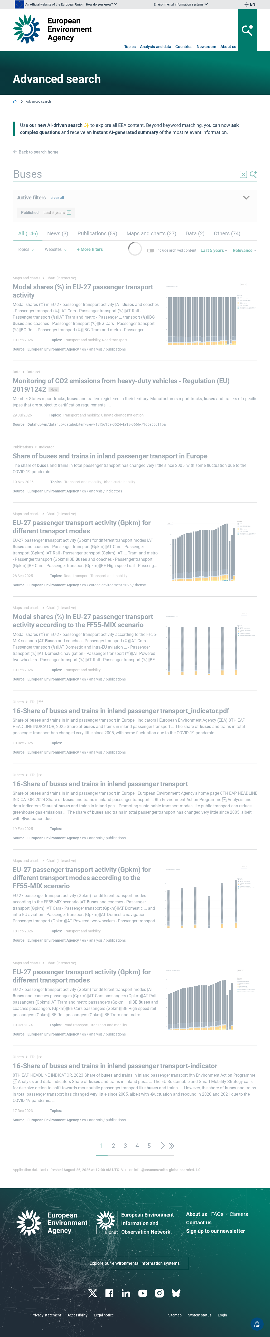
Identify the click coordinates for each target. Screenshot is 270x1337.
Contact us (198, 1222)
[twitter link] (93, 1293)
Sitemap (175, 1315)
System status (199, 1315)
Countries (183, 46)
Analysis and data (155, 46)
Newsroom (206, 46)
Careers (239, 1214)
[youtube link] (143, 1293)
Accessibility (78, 1315)
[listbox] (66, 4)
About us (228, 46)
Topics (130, 46)
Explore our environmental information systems (134, 1263)
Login (222, 1315)
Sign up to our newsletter (215, 1231)
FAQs (217, 1214)
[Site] (52, 29)
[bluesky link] (176, 1293)
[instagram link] (160, 1293)
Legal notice (104, 1315)
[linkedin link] (126, 1293)
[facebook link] (110, 1293)
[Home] (15, 102)
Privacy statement (46, 1315)
